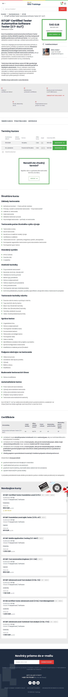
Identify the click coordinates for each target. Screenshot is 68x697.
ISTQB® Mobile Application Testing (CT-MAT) (20, 538)
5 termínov (6, 503)
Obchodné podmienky (33, 688)
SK (3, 3)
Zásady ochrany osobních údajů (14, 688)
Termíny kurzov (7, 121)
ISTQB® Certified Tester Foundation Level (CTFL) (22, 495)
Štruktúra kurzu (20, 121)
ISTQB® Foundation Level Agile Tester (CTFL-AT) (22, 517)
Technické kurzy (14, 14)
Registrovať (58, 142)
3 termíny (6, 629)
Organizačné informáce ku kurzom (53, 688)
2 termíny (6, 546)
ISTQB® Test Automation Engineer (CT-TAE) (20, 559)
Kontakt (32, 178)
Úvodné (3, 14)
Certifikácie (32, 121)
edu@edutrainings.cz (57, 54)
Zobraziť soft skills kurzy (54, 95)
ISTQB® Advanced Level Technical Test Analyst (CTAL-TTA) (26, 622)
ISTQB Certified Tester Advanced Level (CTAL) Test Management (28, 601)
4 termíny (6, 588)
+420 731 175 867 (56, 52)
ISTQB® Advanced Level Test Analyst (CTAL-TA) (21, 580)
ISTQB (24, 14)
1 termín (5, 525)
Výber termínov (53, 34)
